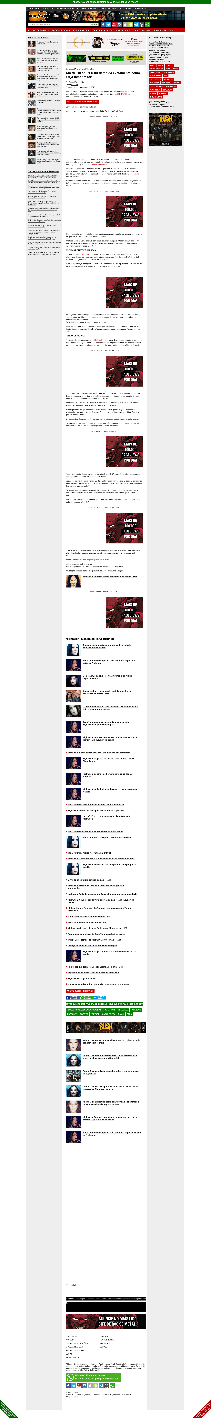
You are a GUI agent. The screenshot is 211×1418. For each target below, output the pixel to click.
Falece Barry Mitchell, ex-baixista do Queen (48, 101)
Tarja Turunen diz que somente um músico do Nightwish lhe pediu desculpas (106, 723)
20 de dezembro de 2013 (85, 87)
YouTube (95, 1014)
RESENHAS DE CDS (81, 30)
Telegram (123, 1010)
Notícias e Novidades (157, 51)
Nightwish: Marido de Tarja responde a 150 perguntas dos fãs (110, 865)
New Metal (166, 83)
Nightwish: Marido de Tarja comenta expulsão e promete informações (96, 887)
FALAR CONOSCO (141, 9)
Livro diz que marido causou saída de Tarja (89, 880)
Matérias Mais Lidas (38, 37)
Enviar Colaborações (157, 105)
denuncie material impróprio (121, 1368)
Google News (109, 1014)
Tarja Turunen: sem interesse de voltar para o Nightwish (96, 804)
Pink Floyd (171, 86)
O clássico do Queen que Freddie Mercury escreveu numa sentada (42, 226)
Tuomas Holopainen (99, 164)
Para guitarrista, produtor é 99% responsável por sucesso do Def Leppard (48, 119)
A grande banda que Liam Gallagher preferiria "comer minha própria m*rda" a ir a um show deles (49, 111)
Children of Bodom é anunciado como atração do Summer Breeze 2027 (49, 161)
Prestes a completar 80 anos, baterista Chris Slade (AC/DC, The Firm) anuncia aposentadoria (48, 52)
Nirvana (177, 83)
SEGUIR (127, 9)
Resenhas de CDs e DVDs (158, 58)
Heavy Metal (155, 72)
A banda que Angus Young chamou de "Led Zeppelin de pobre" (47, 128)
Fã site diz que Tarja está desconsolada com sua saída (95, 967)
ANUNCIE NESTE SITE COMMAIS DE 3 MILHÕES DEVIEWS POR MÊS (203, 1409)
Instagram (72, 1014)
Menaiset (74, 85)
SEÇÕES (142, 30)
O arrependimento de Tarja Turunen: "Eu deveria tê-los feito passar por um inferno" (110, 707)
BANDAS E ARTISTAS (163, 30)
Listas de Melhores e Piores (159, 61)
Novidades (70, 69)
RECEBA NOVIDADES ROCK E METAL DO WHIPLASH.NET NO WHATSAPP (105, 2)
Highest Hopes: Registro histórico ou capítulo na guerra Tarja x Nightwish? (99, 909)
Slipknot (163, 93)
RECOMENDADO (107, 1340)
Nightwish (90, 69)
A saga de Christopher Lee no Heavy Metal (47, 43)
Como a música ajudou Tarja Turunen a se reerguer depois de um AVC (108, 677)
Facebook (136, 1010)
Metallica (154, 83)
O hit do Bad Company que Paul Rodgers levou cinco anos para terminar (44, 221)
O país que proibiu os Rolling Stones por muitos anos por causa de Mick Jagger (42, 238)
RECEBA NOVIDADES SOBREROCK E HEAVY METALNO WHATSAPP (8, 1409)
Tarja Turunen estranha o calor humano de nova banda (95, 832)
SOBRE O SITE (34, 9)
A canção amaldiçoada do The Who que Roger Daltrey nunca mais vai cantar (47, 94)
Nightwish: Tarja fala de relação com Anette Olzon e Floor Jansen (109, 759)
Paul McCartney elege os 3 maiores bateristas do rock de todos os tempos (47, 68)
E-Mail (121, 1014)
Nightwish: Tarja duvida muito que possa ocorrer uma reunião (110, 790)
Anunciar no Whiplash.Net (159, 103)
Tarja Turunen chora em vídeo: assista (87, 922)
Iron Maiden (169, 72)
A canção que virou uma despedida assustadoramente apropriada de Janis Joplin (44, 187)
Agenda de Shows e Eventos (160, 54)
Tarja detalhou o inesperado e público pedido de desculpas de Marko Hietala (107, 692)
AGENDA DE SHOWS (61, 30)
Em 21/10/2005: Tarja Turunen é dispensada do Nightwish (106, 817)
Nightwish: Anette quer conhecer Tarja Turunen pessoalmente (99, 753)
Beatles (169, 65)
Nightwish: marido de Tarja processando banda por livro (96, 810)
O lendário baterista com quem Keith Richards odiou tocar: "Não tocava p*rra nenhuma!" (48, 136)
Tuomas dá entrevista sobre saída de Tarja (89, 916)
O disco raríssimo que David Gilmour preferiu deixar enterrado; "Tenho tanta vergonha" (43, 253)
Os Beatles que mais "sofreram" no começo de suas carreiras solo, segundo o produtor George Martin (44, 232)
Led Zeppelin (155, 79)
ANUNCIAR (48, 9)
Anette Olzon (80, 69)
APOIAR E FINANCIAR (111, 9)
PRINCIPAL (104, 1336)
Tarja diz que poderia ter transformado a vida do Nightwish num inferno (107, 646)
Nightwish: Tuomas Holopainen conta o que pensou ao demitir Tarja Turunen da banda (110, 738)
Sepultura (167, 90)
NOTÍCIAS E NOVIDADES (38, 30)
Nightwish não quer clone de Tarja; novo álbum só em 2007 (97, 928)
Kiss (165, 76)
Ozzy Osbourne (157, 86)
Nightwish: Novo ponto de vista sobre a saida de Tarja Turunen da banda (101, 901)
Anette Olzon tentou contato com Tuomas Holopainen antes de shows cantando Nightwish (110, 1057)
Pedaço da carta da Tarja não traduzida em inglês (92, 945)
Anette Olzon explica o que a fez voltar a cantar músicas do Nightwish (111, 1072)
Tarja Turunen (120, 257)
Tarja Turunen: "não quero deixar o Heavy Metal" (107, 837)
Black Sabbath (156, 69)
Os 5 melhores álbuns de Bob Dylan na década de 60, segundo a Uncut (44, 243)
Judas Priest (155, 76)
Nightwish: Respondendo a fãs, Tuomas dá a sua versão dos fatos (101, 859)
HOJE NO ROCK (123, 30)
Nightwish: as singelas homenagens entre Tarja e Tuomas (107, 775)
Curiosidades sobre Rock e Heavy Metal (164, 56)
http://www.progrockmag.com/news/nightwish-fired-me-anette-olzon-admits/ (95, 567)
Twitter (84, 1014)
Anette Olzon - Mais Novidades (82, 102)
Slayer (153, 93)
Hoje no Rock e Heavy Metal (159, 52)
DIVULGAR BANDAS (90, 9)
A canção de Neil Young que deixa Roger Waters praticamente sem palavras (48, 144)
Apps (129, 1014)
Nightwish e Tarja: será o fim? (82, 978)
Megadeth (168, 79)
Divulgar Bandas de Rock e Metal (161, 106)
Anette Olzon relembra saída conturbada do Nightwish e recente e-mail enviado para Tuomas (111, 1103)
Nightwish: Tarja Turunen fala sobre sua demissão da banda (109, 952)
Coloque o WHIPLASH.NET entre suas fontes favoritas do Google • (73, 1004)
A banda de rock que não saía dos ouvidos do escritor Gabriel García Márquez (48, 86)
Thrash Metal (156, 97)
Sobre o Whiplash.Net (157, 101)
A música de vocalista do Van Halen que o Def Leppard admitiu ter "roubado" (44, 216)
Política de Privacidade (93, 1370)
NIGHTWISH (122, 94)
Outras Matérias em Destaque (43, 171)
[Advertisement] (84, 211)
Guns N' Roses (172, 69)
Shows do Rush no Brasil (158, 47)
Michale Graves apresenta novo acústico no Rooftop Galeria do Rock (43, 197)
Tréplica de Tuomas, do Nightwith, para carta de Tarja (94, 940)
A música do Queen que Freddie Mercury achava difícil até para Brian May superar (42, 176)
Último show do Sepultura (158, 42)
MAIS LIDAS (105, 1343)
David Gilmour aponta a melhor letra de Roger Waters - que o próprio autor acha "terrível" (44, 181)
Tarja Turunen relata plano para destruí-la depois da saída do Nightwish (109, 661)
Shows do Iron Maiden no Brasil (161, 44)
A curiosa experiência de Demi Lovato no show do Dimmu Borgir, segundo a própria (49, 152)
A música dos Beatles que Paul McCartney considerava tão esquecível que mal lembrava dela (48, 77)
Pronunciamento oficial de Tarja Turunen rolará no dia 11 (96, 934)
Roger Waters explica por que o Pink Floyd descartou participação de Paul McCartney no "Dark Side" (44, 203)
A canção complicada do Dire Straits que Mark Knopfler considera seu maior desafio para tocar (44, 209)
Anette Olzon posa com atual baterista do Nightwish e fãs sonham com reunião (111, 1041)
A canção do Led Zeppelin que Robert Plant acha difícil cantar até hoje (47, 60)
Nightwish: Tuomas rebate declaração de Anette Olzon (110, 577)
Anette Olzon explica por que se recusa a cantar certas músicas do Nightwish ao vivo (110, 1087)
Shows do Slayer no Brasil (159, 45)
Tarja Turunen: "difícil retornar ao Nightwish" (90, 853)
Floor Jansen (134, 174)
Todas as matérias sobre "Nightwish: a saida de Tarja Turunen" (99, 984)
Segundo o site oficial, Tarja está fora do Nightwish (93, 973)
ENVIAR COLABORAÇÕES (67, 9)
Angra (160, 65)
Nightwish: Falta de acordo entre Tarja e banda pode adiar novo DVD (102, 894)
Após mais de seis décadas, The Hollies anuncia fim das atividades (41, 192)
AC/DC (152, 65)
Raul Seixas (155, 90)
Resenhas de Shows (156, 59)
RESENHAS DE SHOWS (103, 30)
